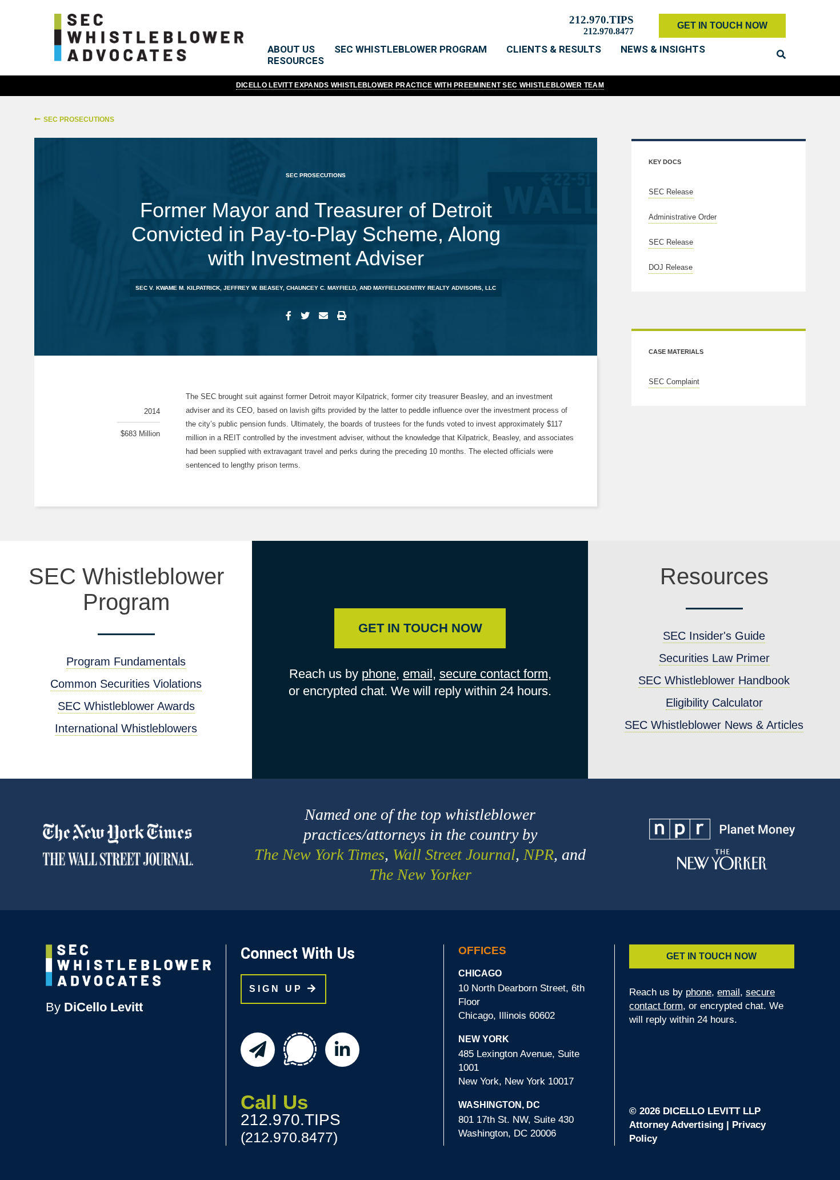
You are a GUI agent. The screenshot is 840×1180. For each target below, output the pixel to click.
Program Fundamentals (126, 661)
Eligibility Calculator (714, 702)
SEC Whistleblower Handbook (714, 680)
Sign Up (278, 989)
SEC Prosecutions (78, 119)
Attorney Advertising (676, 1124)
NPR (538, 854)
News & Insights (663, 49)
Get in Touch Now (420, 628)
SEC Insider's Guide (714, 635)
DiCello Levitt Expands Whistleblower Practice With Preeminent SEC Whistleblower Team (420, 85)
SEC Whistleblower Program (410, 49)
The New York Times (319, 854)
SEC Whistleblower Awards (126, 706)
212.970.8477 (608, 31)
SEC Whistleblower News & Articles (714, 725)
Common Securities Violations (126, 683)
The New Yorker (420, 874)
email (418, 674)
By (94, 1007)
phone (379, 674)
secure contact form (493, 674)
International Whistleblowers (126, 728)
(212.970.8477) (289, 1137)
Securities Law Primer (714, 658)
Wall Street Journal (454, 854)
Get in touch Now (722, 25)
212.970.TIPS (601, 20)
